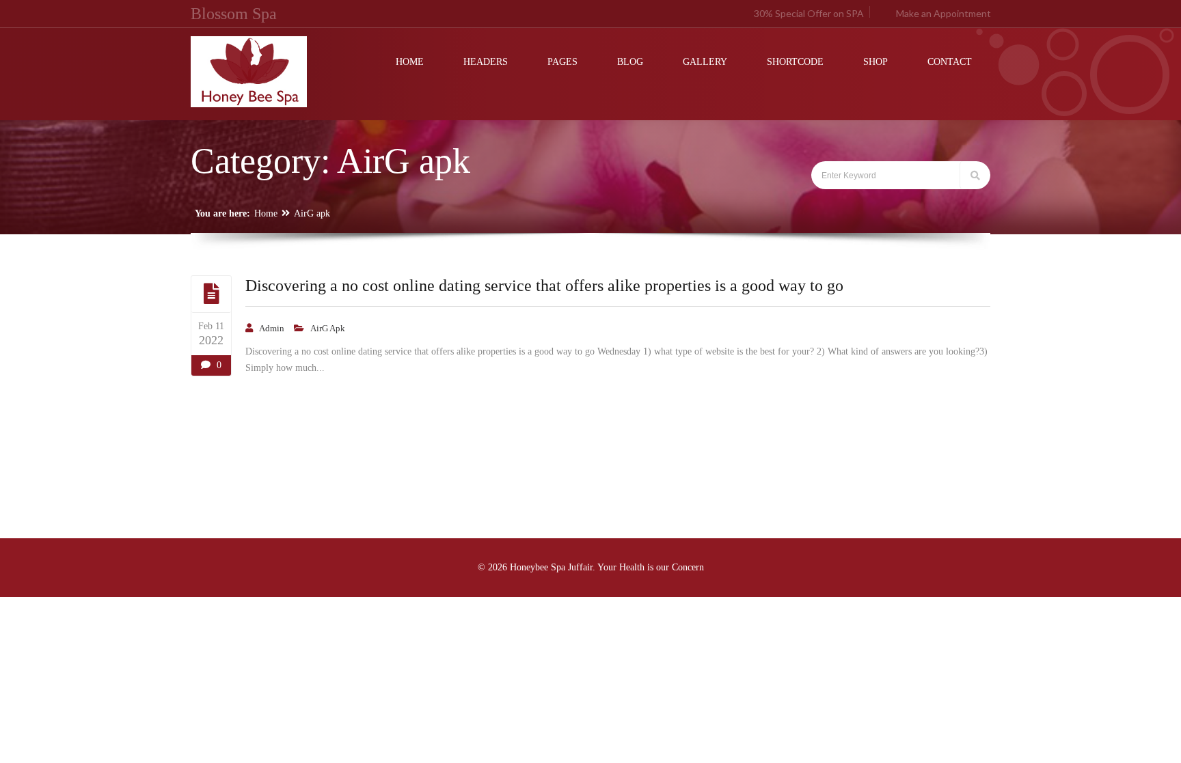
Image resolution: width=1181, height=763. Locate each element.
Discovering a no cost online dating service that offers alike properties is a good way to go (544, 285)
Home (265, 213)
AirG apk (312, 213)
